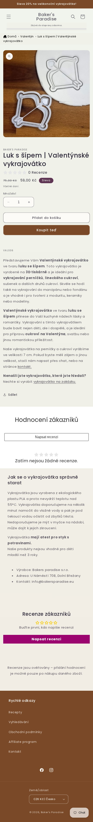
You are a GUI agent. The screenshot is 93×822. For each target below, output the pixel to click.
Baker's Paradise (52, 812)
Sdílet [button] (13, 395)
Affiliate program (23, 742)
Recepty (15, 712)
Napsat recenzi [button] (46, 639)
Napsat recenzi (46, 437)
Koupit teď (47, 230)
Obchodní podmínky (25, 732)
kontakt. (25, 366)
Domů (12, 36)
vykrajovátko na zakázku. (55, 381)
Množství (9, 193)
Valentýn (27, 36)
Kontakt (15, 751)
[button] (8, 17)
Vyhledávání (19, 722)
